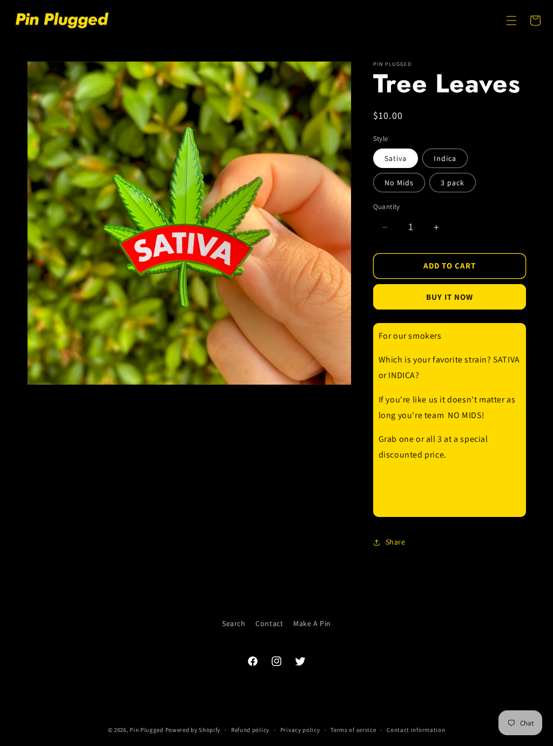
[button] (511, 20)
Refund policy (250, 730)
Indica (445, 158)
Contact (269, 623)
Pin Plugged (147, 730)
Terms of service (353, 730)
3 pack (452, 182)
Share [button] (396, 542)
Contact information (416, 730)
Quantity (386, 206)
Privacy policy (300, 730)
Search (234, 623)
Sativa (396, 158)
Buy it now (449, 297)
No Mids (399, 182)
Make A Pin (312, 623)
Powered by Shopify (193, 730)
